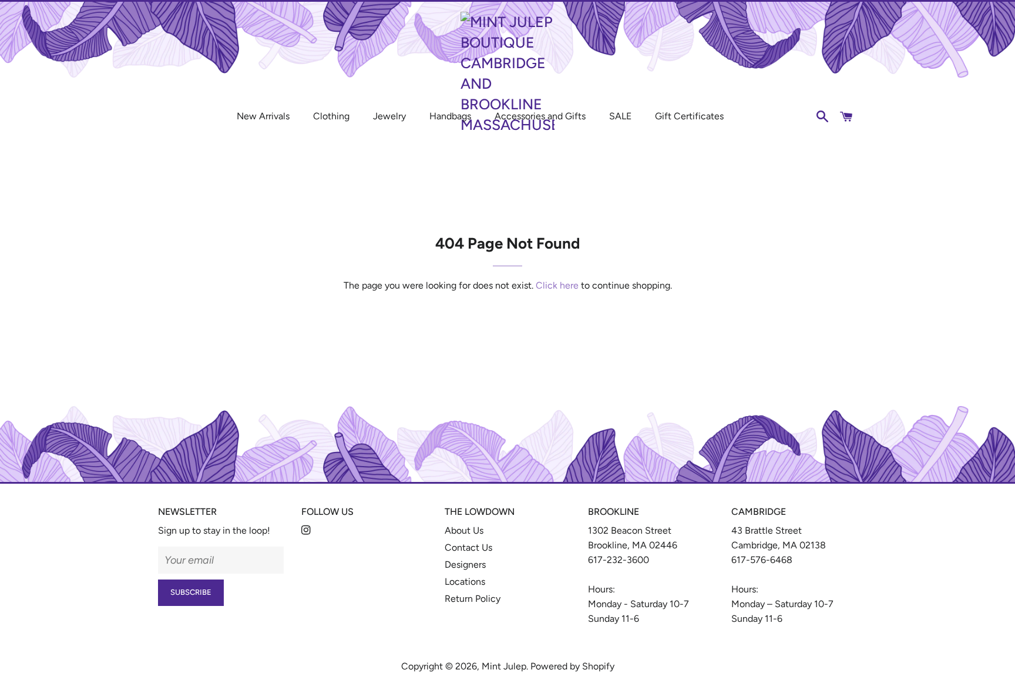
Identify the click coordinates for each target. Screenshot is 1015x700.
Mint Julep (504, 666)
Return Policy (472, 598)
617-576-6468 (761, 559)
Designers (465, 564)
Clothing (331, 116)
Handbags (450, 116)
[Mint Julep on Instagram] (307, 530)
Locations (465, 581)
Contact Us (468, 547)
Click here (557, 285)
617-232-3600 (618, 559)
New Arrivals (263, 116)
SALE (620, 116)
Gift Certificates (689, 116)
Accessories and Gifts (540, 116)
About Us (464, 530)
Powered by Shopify (572, 666)
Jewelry (389, 116)
